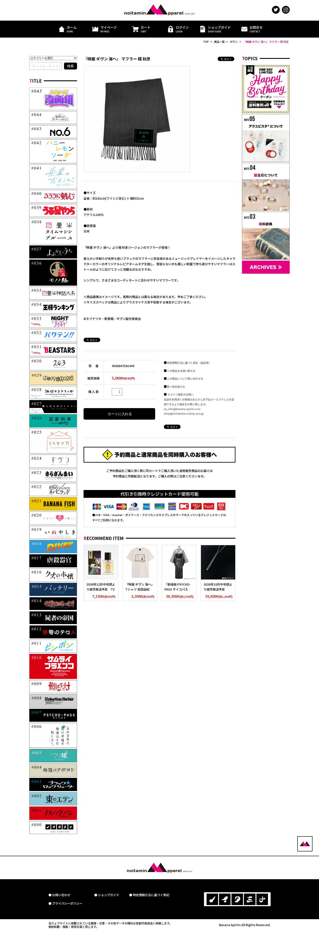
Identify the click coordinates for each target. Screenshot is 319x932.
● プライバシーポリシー (65, 903)
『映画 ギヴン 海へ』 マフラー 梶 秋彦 (266, 41)
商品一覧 (219, 41)
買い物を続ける (176, 386)
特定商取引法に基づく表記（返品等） (189, 362)
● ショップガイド (106, 895)
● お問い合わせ (59, 895)
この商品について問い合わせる (185, 378)
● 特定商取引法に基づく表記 (149, 895)
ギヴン (234, 41)
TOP (206, 41)
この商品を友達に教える (181, 370)
